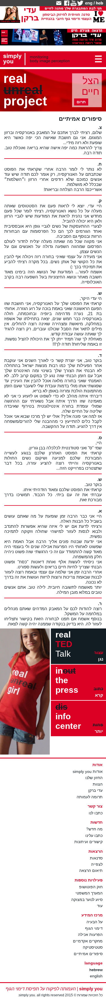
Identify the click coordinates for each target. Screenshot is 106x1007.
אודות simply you (88, 771)
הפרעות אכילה (90, 934)
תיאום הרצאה (91, 870)
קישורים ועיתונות (88, 841)
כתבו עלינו (94, 835)
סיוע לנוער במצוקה (87, 899)
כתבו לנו (96, 813)
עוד (100, 905)
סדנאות (96, 858)
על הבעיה (94, 922)
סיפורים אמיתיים (88, 953)
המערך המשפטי (89, 893)
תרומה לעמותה (90, 797)
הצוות (98, 784)
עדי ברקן (95, 790)
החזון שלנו (94, 777)
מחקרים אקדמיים (88, 941)
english (96, 976)
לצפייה (97, 864)
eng (88, 3)
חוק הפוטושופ (91, 887)
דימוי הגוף (94, 928)
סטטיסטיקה (93, 947)
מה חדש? (94, 829)
